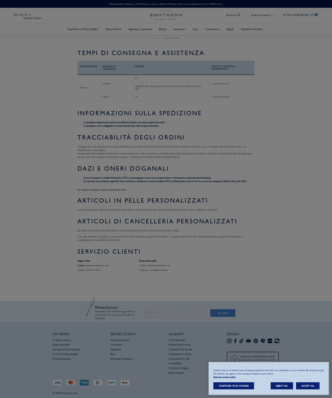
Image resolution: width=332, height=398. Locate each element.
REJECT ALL (282, 386)
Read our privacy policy (224, 377)
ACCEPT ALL (307, 386)
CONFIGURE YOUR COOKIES (234, 386)
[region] (268, 378)
